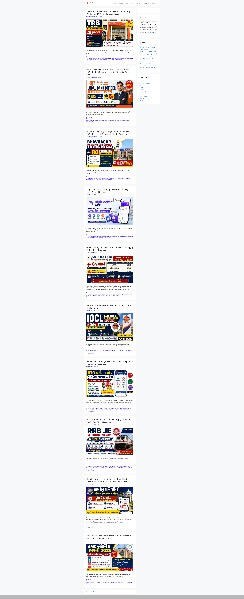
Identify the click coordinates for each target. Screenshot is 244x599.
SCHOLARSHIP (143, 96)
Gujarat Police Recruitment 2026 (127, 58)
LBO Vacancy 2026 (118, 120)
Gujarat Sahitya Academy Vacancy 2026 (112, 295)
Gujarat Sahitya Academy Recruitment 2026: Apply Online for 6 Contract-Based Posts (148, 67)
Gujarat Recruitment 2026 (109, 179)
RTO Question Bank (119, 409)
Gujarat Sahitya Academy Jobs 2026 (97, 295)
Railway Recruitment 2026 (124, 466)
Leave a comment (91, 61)
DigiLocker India (110, 236)
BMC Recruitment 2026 (126, 178)
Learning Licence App (115, 408)
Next (95, 591)
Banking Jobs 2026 (94, 120)
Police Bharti (94, 56)
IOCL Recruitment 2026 (90, 351)
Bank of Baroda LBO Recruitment (108, 118)
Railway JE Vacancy (108, 466)
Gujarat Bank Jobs (110, 120)
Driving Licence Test (100, 408)
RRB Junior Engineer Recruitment (98, 469)
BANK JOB (90, 117)
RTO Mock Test (112, 409)
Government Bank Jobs (103, 120)
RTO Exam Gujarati (105, 409)
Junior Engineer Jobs (100, 466)
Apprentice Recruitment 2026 (93, 580)
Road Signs (88, 409)
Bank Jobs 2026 (91, 118)
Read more (120, 522)
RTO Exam (93, 409)
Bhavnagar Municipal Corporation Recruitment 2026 (105, 178)
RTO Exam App (98, 409)
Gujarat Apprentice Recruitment (104, 580)
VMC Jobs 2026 (123, 582)
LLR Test (129, 408)
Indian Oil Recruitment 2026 (93, 350)
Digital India (123, 236)
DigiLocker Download (103, 236)
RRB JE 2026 (98, 467)
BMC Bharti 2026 (118, 178)
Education (121, 3)
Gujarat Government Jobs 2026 (107, 294)
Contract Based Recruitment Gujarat (94, 294)
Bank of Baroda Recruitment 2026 (121, 118)
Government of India (99, 237)
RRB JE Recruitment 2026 (124, 467)
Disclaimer (154, 3)
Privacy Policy (147, 3)
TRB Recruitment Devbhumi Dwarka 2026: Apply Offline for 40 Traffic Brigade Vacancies (148, 47)
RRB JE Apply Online (105, 467)
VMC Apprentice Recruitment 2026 (113, 582)
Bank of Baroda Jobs (97, 118)
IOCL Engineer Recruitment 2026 (105, 350)
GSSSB (141, 89)
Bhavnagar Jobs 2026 (92, 178)
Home (115, 3)
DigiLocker (90, 236)
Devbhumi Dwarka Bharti (92, 58)
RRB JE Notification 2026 (114, 467)
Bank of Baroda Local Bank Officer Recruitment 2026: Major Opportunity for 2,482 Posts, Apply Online (108, 72)
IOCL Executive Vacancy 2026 (127, 350)
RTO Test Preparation (127, 409)
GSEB (141, 85)
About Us (132, 3)
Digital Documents (117, 236)
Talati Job (142, 98)
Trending (89, 56)
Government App (91, 237)
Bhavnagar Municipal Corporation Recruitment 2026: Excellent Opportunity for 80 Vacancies (147, 58)
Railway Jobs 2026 (115, 466)
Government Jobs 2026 (90, 179)
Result (126, 3)
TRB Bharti (112, 59)
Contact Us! (139, 3)
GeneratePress (129, 597)
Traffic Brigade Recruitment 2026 (103, 59)
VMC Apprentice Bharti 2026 (101, 582)
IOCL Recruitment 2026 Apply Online (102, 351)
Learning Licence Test (123, 408)
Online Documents (106, 237)
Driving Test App (107, 408)
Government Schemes (145, 83)
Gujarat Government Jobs (116, 58)
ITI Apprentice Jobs (121, 580)
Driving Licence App (91, 408)
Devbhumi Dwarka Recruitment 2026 (104, 58)
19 (92, 591)
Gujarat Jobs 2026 (114, 580)
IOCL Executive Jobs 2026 (116, 350)
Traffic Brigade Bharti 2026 (91, 59)
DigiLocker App (95, 236)
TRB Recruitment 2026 (118, 59)
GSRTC (141, 87)
